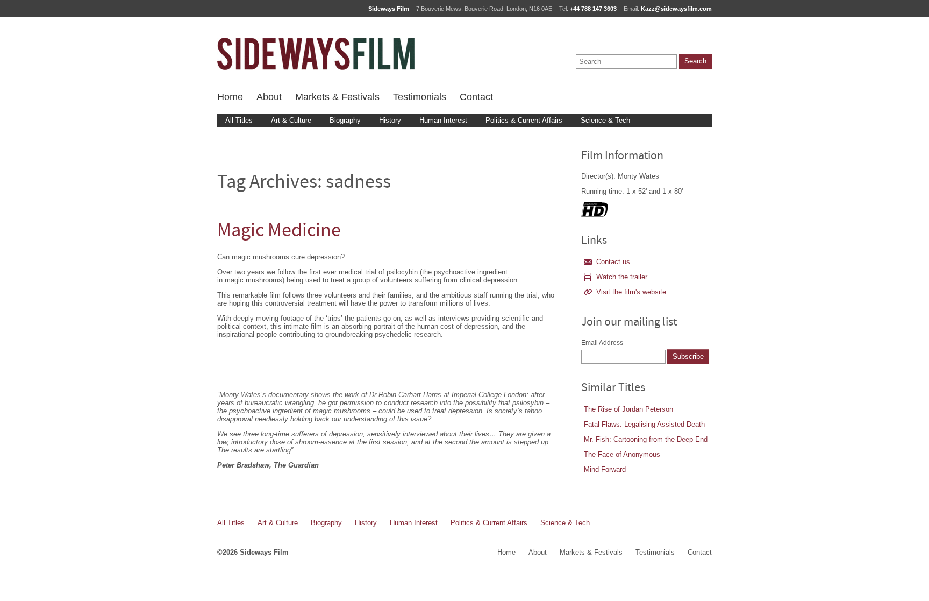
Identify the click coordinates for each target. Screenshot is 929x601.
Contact (476, 96)
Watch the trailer (621, 277)
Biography (345, 120)
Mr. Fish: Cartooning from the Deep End (646, 439)
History (390, 120)
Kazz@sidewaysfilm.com (676, 8)
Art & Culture (291, 120)
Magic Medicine (279, 232)
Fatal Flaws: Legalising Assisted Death (644, 424)
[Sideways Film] (316, 54)
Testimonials (419, 96)
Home (230, 96)
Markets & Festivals (337, 96)
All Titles (239, 120)
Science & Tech (605, 120)
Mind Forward (605, 469)
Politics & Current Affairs (523, 120)
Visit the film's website (631, 292)
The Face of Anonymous (622, 454)
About (269, 96)
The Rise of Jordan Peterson (628, 409)
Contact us (613, 262)
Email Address (602, 343)
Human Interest (443, 120)
